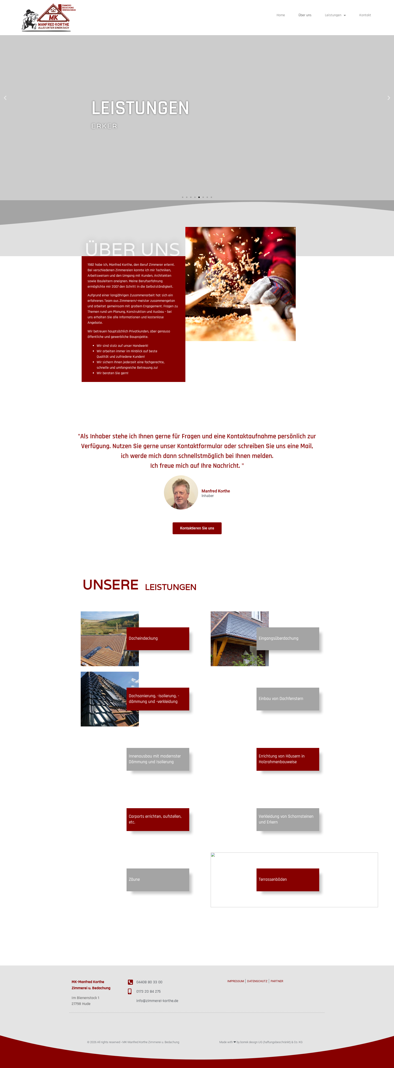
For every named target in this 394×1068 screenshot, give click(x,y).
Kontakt (365, 15)
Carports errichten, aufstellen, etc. (155, 819)
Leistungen (333, 15)
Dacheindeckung (143, 638)
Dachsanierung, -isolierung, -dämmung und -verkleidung (154, 699)
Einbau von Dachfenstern (281, 699)
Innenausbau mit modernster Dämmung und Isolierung (155, 759)
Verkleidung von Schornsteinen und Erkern (286, 819)
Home (281, 15)
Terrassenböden (273, 879)
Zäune (134, 879)
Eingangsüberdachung (278, 638)
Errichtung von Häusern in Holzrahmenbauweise (282, 759)
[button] (182, 197)
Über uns (304, 15)
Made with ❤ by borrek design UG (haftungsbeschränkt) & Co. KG (261, 1042)
